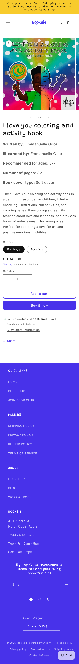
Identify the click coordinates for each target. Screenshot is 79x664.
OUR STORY (17, 479)
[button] (8, 22)
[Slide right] (48, 117)
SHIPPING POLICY (21, 425)
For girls (37, 249)
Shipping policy (63, 649)
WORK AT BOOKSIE (22, 497)
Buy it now (39, 305)
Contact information (41, 655)
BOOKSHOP (16, 391)
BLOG (12, 488)
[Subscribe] (66, 584)
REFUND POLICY (20, 444)
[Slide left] (30, 117)
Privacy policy (18, 649)
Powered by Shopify (40, 642)
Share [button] (11, 340)
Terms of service (40, 649)
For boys (13, 249)
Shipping (7, 264)
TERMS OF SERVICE (22, 453)
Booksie (22, 642)
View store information (23, 329)
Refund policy (64, 642)
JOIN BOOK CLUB (21, 400)
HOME (12, 381)
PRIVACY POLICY (20, 435)
